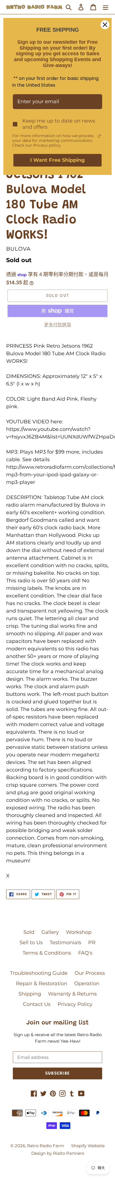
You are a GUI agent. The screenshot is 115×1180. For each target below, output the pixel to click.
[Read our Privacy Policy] (99, 136)
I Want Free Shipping (57, 160)
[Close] (105, 24)
